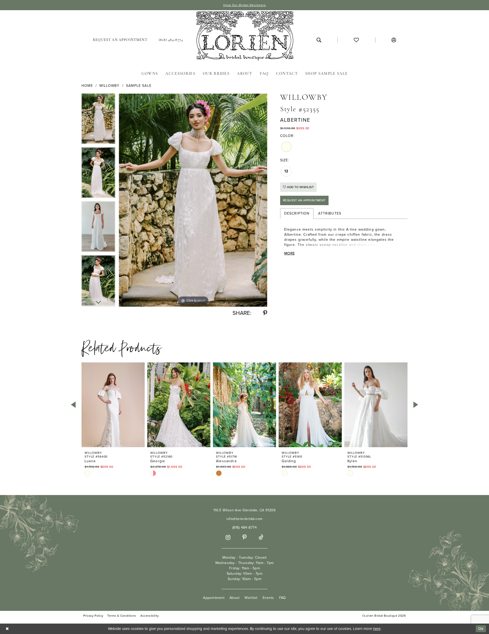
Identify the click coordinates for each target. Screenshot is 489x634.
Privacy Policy (93, 616)
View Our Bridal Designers (244, 5)
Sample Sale (139, 85)
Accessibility (149, 616)
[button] (393, 40)
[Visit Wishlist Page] (356, 40)
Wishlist (250, 597)
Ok (480, 628)
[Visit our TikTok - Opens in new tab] (261, 537)
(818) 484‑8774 (244, 527)
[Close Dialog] (7, 628)
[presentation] (113, 404)
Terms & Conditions (121, 616)
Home (87, 85)
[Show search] (318, 40)
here (377, 628)
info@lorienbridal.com (244, 519)
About (234, 597)
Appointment (213, 597)
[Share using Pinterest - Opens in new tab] (265, 313)
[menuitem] (120, 40)
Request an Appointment (304, 200)
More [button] (289, 253)
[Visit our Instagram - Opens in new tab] (228, 537)
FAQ (282, 597)
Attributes (329, 213)
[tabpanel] (98, 120)
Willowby (109, 85)
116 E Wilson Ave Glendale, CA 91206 (244, 510)
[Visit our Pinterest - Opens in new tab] (244, 537)
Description (297, 213)
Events (268, 597)
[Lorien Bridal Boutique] (244, 37)
